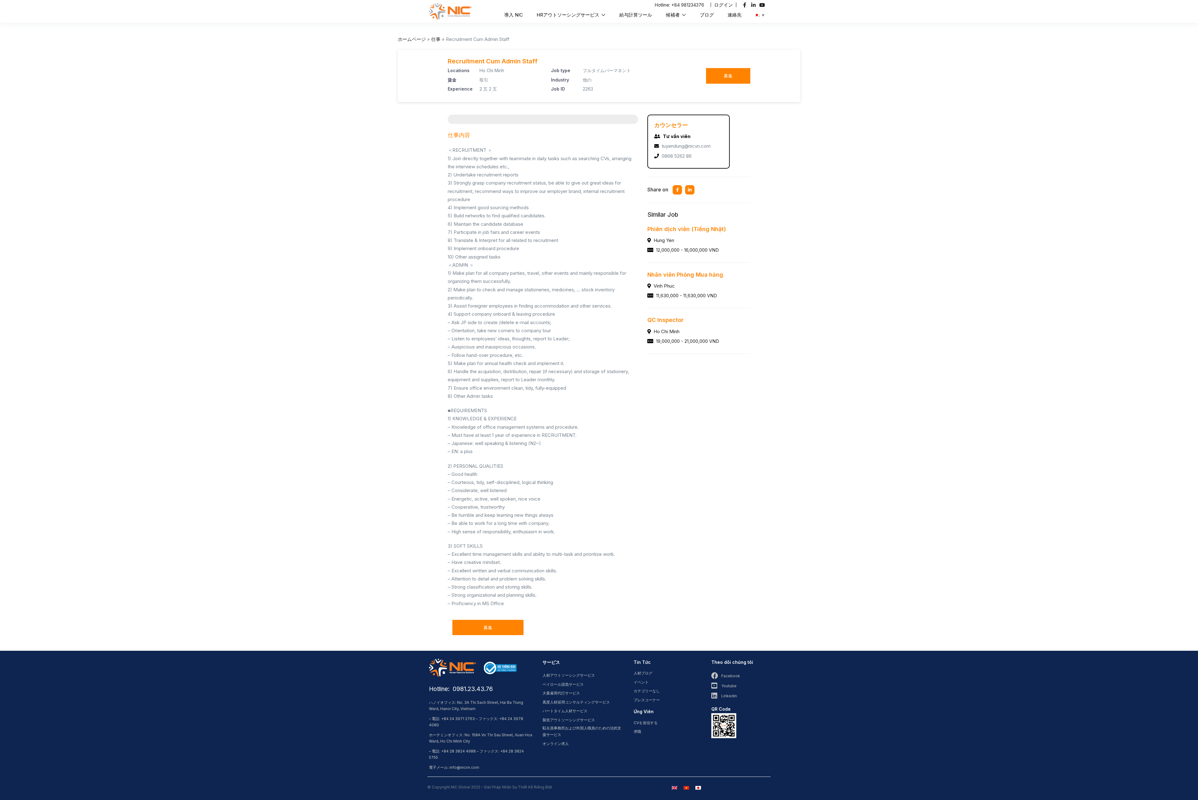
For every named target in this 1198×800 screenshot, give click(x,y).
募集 (728, 75)
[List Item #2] (754, 4)
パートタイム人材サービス (565, 711)
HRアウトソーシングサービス (569, 15)
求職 (637, 731)
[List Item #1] (745, 4)
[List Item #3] (763, 4)
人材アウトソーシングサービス (569, 675)
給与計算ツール (635, 15)
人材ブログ (643, 673)
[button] (723, 4)
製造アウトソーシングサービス (569, 720)
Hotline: (663, 4)
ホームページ (412, 39)
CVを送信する (646, 722)
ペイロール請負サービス (563, 684)
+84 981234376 (687, 4)
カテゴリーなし (647, 691)
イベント (641, 682)
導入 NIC (513, 15)
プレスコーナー (647, 700)
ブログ (707, 15)
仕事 (436, 39)
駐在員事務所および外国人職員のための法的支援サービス (582, 731)
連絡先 (735, 15)
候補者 (673, 15)
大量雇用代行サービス (561, 693)
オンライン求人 (556, 743)
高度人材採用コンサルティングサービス (576, 702)
